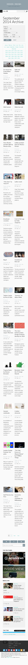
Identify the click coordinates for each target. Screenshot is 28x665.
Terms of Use (12, 647)
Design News (18, 74)
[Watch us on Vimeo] (16, 650)
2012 (12, 54)
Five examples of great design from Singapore (18, 599)
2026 (6, 50)
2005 (15, 56)
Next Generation (8, 223)
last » (18, 535)
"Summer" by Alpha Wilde (18, 296)
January (6, 45)
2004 (18, 56)
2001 (12, 58)
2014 (6, 54)
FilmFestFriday (17, 616)
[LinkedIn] (19, 650)
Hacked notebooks (6, 412)
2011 (15, 54)
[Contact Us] (24, 650)
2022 (18, 50)
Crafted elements (17, 412)
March (14, 45)
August (7, 47)
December (14, 49)
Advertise (11, 643)
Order (13, 35)
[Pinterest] (9, 650)
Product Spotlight (6, 76)
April (17, 45)
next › (15, 535)
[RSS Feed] (21, 650)
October (17, 47)
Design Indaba (9, 657)
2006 (12, 56)
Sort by (5, 35)
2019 (9, 52)
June (22, 45)
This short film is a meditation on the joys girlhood (18, 619)
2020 (6, 52)
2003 (21, 56)
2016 (18, 52)
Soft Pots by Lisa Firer (8, 496)
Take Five (16, 584)
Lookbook (17, 109)
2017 (15, 52)
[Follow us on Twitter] (6, 541)
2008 (6, 56)
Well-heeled (7, 107)
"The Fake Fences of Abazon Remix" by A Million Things (19, 453)
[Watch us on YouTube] (14, 650)
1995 (18, 58)
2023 (15, 50)
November (21, 47)
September (12, 47)
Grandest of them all (18, 260)
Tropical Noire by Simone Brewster (7, 372)
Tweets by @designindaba (9, 634)
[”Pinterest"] (21, 541)
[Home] (14, 4)
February (10, 45)
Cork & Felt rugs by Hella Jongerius (19, 220)
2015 (21, 52)
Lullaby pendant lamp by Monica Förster (19, 144)
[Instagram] (11, 650)
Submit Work (18, 643)
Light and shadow (17, 70)
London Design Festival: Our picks (7, 452)
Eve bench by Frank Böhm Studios (7, 71)
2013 (9, 54)
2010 (18, 54)
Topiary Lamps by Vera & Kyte (7, 296)
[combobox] (21, 11)
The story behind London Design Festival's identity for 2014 (20, 333)
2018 (12, 52)
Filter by (6, 27)
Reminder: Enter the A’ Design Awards (19, 372)
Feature (5, 31)
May (20, 45)
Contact (16, 642)
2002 (9, 58)
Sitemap (15, 645)
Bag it (5, 260)
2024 (12, 50)
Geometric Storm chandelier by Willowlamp (19, 497)
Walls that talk (19, 107)
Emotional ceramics (6, 220)
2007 (9, 56)
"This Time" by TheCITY (7, 182)
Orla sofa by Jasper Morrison (8, 332)
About (10, 642)
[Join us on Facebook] (13, 541)
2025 (9, 50)
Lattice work (18, 182)
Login (10, 645)
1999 (15, 58)
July (5, 47)
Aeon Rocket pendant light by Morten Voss (8, 144)
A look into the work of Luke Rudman (19, 609)
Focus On (16, 596)
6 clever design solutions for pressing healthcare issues (14, 587)
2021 (21, 50)
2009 (21, 54)
